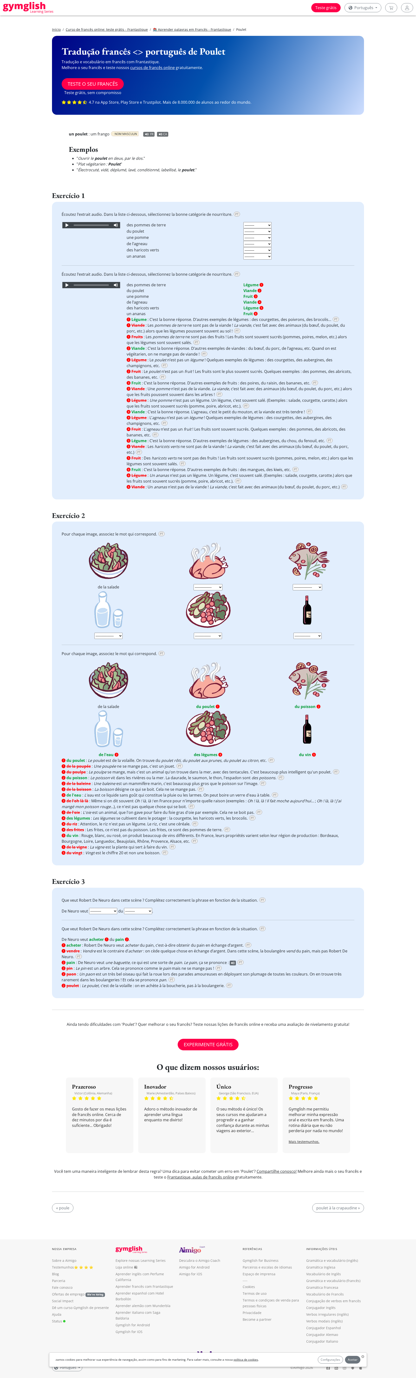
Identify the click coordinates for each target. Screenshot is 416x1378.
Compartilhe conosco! (277, 1171)
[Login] (407, 7)
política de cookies (246, 1360)
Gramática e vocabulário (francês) (333, 1280)
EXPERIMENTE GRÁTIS (208, 1044)
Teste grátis (326, 7)
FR (151, 134)
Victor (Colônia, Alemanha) (93, 1093)
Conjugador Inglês (321, 1307)
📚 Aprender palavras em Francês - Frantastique (192, 29)
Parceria (58, 1280)
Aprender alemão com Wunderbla (143, 1305)
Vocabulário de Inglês (323, 1274)
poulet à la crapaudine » (338, 1208)
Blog (55, 1274)
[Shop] (391, 7)
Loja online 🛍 (126, 1267)
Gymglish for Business (261, 1260)
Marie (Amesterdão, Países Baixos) (171, 1093)
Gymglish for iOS (129, 1331)
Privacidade (252, 1312)
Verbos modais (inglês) (324, 1321)
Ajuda (56, 1314)
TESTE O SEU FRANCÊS (93, 84)
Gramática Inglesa (320, 1267)
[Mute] (116, 225)
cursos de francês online (152, 67)
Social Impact (62, 1301)
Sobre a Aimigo (64, 1260)
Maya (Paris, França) (305, 1093)
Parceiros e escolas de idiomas (267, 1267)
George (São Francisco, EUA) (239, 1093)
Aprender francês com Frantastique (144, 1286)
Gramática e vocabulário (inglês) (332, 1260)
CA (165, 134)
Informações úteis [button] (321, 1249)
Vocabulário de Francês (325, 1294)
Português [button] (363, 7)
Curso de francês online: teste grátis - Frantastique (107, 29)
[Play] (67, 225)
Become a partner (257, 1319)
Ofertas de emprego (77, 1294)
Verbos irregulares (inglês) (327, 1314)
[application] (91, 225)
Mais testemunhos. (304, 1141)
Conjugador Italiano (322, 1341)
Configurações (330, 1360)
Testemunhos (63, 1267)
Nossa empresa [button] (64, 1249)
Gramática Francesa (322, 1287)
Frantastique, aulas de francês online (200, 1177)
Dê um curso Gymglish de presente (80, 1307)
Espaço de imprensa (259, 1274)
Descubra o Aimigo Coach (199, 1260)
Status (57, 1321)
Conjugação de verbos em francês (333, 1301)
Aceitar (353, 1360)
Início (56, 29)
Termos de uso (254, 1293)
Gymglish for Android (133, 1325)
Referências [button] (252, 1249)
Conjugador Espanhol (323, 1328)
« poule (62, 1208)
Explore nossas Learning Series (141, 1260)
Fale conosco (62, 1287)
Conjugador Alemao (322, 1334)
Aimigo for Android (194, 1267)
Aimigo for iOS (190, 1274)
